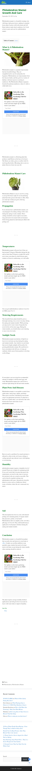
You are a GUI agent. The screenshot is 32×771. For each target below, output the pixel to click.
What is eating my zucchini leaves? (17, 716)
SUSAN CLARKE (8, 698)
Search (5, 756)
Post (6, 610)
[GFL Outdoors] (4, 2)
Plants (5, 682)
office (3, 543)
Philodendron (8, 684)
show (16, 40)
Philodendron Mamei (18, 684)
